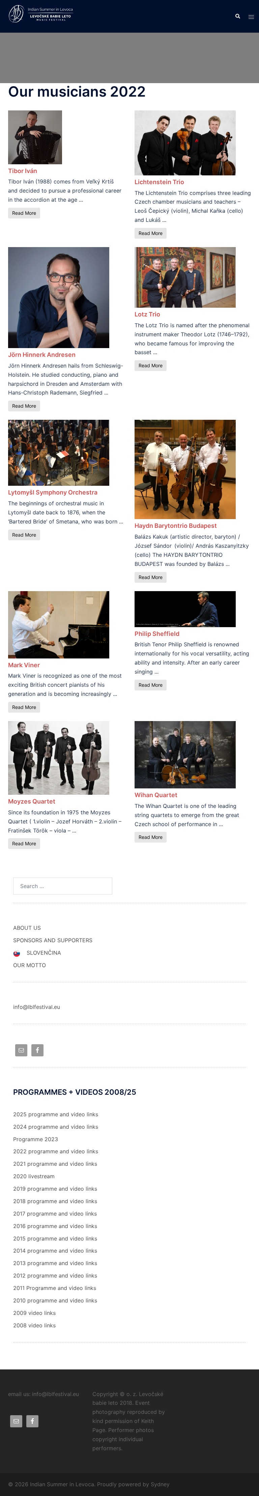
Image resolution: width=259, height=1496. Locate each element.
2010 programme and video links (55, 1300)
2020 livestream (34, 1176)
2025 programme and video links (55, 1114)
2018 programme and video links (55, 1201)
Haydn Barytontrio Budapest (176, 525)
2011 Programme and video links (54, 1288)
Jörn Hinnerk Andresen (42, 354)
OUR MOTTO (29, 965)
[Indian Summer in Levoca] (43, 15)
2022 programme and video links (55, 1151)
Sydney (160, 1484)
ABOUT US (27, 927)
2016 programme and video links (55, 1226)
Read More (24, 213)
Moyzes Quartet (31, 801)
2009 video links (34, 1313)
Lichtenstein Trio (159, 181)
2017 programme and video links (55, 1213)
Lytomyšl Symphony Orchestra (52, 492)
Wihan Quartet (156, 794)
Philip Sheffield (157, 633)
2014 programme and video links (55, 1250)
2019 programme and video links (55, 1188)
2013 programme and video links (55, 1263)
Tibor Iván (22, 170)
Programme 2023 (35, 1139)
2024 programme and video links (55, 1126)
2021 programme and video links (55, 1163)
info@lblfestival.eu (36, 1007)
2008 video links (34, 1325)
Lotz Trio (147, 314)
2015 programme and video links (55, 1238)
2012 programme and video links (55, 1275)
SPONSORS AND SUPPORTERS (52, 940)
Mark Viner (24, 665)
